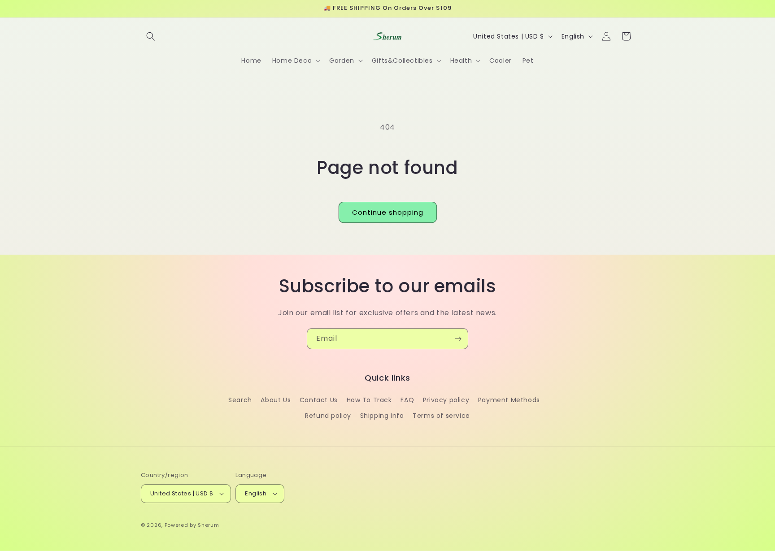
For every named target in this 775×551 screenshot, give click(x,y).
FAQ (407, 399)
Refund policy (328, 415)
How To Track (369, 399)
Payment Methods (509, 399)
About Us (276, 399)
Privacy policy (446, 399)
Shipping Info (382, 415)
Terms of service (441, 415)
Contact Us (319, 399)
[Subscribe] (458, 338)
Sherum (208, 525)
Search (240, 399)
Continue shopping (387, 212)
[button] (151, 36)
